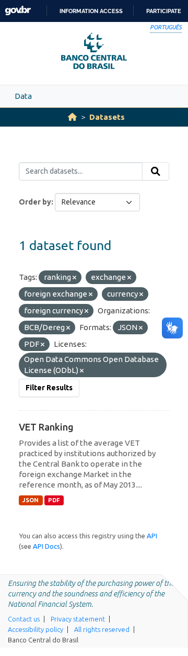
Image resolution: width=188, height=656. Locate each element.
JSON (30, 500)
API (152, 535)
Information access (91, 11)
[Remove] (74, 278)
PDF (54, 500)
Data (23, 96)
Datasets (107, 116)
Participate (163, 11)
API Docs (46, 546)
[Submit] (155, 171)
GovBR (18, 11)
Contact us (24, 619)
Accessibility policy (35, 629)
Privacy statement (78, 619)
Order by (35, 202)
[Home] (72, 116)
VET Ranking (46, 427)
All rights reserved (102, 629)
